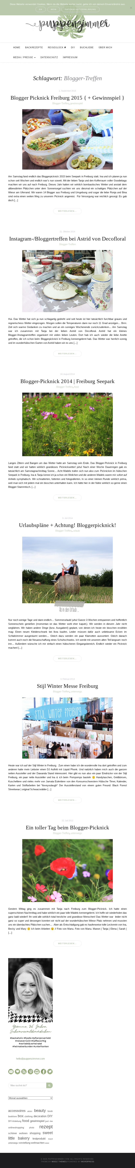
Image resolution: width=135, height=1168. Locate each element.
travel (50, 1139)
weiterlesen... (67, 211)
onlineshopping (16, 1127)
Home (16, 47)
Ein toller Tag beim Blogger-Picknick (67, 828)
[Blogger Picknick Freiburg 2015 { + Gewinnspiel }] (67, 139)
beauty (40, 1110)
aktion (29, 1111)
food (76, 386)
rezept (46, 1126)
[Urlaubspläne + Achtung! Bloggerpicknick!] (67, 574)
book (50, 1111)
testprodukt (39, 1138)
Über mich (105, 47)
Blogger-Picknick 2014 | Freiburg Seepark (67, 381)
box (21, 1116)
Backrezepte (34, 47)
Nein (53, 9)
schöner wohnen (17, 1133)
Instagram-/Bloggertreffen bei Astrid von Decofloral (67, 239)
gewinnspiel (76, 103)
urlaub (76, 530)
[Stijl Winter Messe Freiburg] (67, 727)
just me (49, 1121)
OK (40, 9)
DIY (73, 47)
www (47, 1143)
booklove (12, 1116)
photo (31, 1128)
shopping (35, 1133)
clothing (29, 1116)
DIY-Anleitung (14, 1121)
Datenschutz (49, 57)
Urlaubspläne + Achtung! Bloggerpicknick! (67, 525)
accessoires (17, 1111)
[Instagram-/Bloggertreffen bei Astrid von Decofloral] (67, 281)
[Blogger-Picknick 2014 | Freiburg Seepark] (67, 424)
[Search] (49, 1085)
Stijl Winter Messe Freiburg (67, 686)
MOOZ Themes (59, 1162)
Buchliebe (87, 47)
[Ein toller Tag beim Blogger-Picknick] (67, 870)
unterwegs (76, 691)
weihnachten (37, 1142)
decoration (40, 1116)
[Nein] (131, 7)
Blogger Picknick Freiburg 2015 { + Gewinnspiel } (68, 98)
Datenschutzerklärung (80, 9)
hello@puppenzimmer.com (30, 1058)
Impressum (70, 57)
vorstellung (24, 1142)
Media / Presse (23, 57)
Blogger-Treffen (60, 103)
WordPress (87, 1162)
